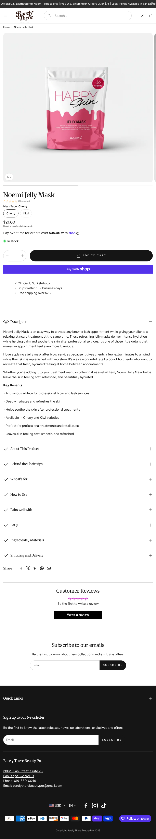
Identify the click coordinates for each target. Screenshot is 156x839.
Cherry (10, 213)
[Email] (49, 568)
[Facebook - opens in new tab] (86, 805)
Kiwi (26, 213)
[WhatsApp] (42, 568)
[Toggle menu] (5, 16)
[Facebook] (21, 568)
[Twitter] (28, 568)
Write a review (78, 615)
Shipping (7, 226)
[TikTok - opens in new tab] (104, 805)
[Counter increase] (22, 255)
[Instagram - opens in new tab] (95, 805)
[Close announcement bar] (152, 3)
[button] (87, 15)
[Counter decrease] (7, 255)
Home (6, 27)
